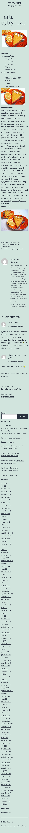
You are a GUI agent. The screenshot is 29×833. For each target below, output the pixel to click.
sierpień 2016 (5, 514)
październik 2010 (7, 691)
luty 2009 (4, 746)
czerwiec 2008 (6, 768)
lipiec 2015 (4, 541)
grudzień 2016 (6, 505)
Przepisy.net (14, 3)
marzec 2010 (5, 710)
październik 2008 (7, 757)
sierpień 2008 (5, 762)
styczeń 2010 (5, 715)
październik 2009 (7, 724)
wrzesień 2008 (6, 760)
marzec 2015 (5, 547)
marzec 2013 (5, 613)
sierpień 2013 (5, 599)
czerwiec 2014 (6, 572)
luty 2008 (4, 779)
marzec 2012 (5, 646)
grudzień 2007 (6, 785)
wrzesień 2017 (6, 494)
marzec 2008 (5, 776)
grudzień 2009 (6, 718)
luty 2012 (4, 649)
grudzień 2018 (6, 483)
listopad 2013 (5, 591)
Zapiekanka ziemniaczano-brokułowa (14, 428)
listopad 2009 (6, 721)
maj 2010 (4, 704)
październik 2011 (7, 660)
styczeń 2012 (5, 652)
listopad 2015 (5, 530)
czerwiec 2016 (6, 519)
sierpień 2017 (5, 497)
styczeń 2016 (5, 527)
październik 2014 (7, 561)
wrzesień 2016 (6, 511)
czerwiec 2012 (6, 638)
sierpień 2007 (5, 796)
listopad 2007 (5, 787)
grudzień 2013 (6, 588)
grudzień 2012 (6, 621)
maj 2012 (4, 641)
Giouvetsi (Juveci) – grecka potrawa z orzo (14, 434)
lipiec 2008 (5, 765)
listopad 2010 (5, 688)
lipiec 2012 (4, 635)
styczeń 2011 (5, 682)
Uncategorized (5, 246)
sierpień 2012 (5, 632)
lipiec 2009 (5, 732)
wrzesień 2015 (6, 536)
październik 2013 (7, 594)
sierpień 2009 (5, 729)
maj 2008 (4, 771)
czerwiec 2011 (6, 671)
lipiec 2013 (4, 602)
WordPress (22, 826)
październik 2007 (7, 790)
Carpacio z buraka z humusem (11, 438)
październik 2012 (7, 627)
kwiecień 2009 (6, 740)
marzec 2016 (5, 522)
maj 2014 (4, 574)
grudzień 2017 (6, 491)
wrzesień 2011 (6, 663)
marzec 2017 (5, 502)
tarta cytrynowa (18, 249)
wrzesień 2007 (6, 793)
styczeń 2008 (6, 782)
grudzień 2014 (6, 555)
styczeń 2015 (5, 552)
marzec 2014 (5, 580)
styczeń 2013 (5, 619)
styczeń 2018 (5, 489)
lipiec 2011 (4, 668)
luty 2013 (4, 616)
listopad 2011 (5, 657)
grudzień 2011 (6, 655)
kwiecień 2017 (6, 500)
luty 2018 (4, 486)
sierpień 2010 (5, 696)
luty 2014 (4, 583)
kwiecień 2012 (6, 644)
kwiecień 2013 (6, 610)
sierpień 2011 (5, 666)
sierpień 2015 (5, 538)
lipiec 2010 (4, 699)
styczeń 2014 (5, 585)
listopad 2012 (5, 624)
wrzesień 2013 (6, 597)
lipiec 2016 (4, 516)
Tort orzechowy (6, 425)
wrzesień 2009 (6, 727)
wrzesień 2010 (6, 693)
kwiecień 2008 (6, 774)
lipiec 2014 (4, 569)
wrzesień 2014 (6, 563)
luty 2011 (4, 679)
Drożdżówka (5, 431)
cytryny (6, 249)
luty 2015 (4, 550)
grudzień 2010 (6, 685)
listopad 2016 (5, 508)
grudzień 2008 (6, 751)
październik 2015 (7, 533)
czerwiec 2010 (6, 702)
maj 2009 (4, 738)
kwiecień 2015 (6, 544)
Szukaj (3, 413)
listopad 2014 (5, 558)
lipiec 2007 (5, 798)
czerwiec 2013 (6, 605)
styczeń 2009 (6, 749)
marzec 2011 (5, 677)
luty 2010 (4, 713)
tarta (10, 249)
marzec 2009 (5, 743)
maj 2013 (4, 608)
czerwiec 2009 (6, 735)
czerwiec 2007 (6, 801)
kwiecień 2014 (6, 577)
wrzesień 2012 (6, 630)
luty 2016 (4, 525)
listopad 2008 (6, 754)
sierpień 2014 (5, 566)
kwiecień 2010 (6, 707)
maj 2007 (4, 804)
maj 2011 (4, 674)
